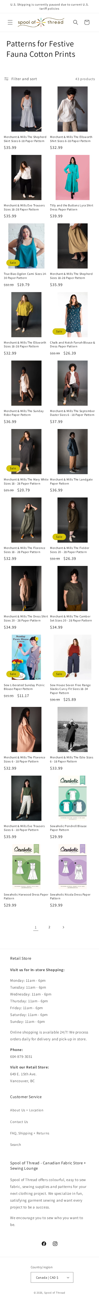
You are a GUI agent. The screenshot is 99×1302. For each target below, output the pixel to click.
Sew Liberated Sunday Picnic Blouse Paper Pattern (24, 687)
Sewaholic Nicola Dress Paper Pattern (70, 896)
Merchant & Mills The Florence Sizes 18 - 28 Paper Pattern (24, 550)
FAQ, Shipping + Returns (30, 1133)
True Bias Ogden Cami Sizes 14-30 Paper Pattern (25, 276)
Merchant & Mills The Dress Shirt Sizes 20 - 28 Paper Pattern (26, 618)
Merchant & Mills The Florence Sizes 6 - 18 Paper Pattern (24, 759)
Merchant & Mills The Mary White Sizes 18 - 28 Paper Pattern (26, 481)
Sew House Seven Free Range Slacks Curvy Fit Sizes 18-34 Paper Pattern (70, 689)
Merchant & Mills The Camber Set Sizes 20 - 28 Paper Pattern (71, 618)
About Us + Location (26, 1110)
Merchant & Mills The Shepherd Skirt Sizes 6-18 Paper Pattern (25, 139)
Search (15, 1144)
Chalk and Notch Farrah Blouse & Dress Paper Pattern (72, 344)
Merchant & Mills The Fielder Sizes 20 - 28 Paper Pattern (69, 550)
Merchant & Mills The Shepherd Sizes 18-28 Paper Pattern (71, 276)
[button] (10, 22)
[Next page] (63, 927)
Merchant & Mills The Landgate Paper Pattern (71, 481)
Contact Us (19, 1121)
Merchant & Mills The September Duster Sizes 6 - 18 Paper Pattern (72, 413)
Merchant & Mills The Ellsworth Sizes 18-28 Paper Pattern (25, 344)
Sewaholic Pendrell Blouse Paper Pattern (68, 828)
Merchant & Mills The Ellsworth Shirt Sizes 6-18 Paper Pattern (71, 139)
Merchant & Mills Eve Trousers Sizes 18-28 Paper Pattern (24, 207)
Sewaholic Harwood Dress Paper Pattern (26, 896)
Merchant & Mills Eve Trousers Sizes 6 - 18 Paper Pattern (24, 828)
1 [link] (36, 927)
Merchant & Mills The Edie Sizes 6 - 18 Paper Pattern (71, 759)
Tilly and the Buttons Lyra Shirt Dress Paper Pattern (71, 207)
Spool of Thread (54, 1292)
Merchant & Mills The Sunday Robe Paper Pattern (24, 413)
